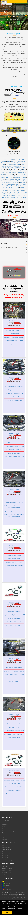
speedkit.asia (7, 889)
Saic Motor (13, 189)
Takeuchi (5, 194)
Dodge (4, 166)
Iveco (6, 174)
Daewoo (23, 163)
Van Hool (5, 195)
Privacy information (7, 868)
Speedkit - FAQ (5, 858)
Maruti (13, 181)
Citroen (3, 163)
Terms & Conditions (7, 870)
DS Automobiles (17, 166)
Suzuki (25, 192)
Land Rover (17, 177)
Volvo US (14, 195)
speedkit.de (7, 881)
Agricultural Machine (7, 837)
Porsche (17, 187)
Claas (8, 163)
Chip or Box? (5, 851)
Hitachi (5, 171)
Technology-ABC (6, 847)
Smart (22, 190)
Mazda (9, 182)
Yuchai (24, 197)
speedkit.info (7, 883)
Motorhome (5, 824)
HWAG (4, 172)
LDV (4, 179)
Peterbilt (5, 187)
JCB (15, 174)
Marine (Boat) (5, 839)
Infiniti (14, 172)
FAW (24, 166)
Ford (11, 168)
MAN (9, 181)
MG (2, 184)
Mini (6, 184)
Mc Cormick (16, 182)
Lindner (18, 179)
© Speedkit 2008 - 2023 (8, 892)
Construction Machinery (8, 831)
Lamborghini (4, 177)
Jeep (18, 174)
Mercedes (23, 182)
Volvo (19, 195)
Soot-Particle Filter (6, 853)
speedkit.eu (7, 887)
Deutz (22, 164)
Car (3, 822)
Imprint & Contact (6, 872)
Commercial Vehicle (7, 835)
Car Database (5, 820)
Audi (19, 159)
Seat (9, 190)
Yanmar (19, 197)
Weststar (13, 197)
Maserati (19, 181)
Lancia (11, 177)
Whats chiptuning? (6, 849)
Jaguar (11, 174)
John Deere (24, 174)
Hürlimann (21, 171)
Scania (5, 190)
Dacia (18, 163)
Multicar (17, 184)
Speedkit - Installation (7, 855)
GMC (9, 169)
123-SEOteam (22, 894)
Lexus (7, 179)
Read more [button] (19, 908)
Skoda (17, 190)
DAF (4, 164)
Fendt (4, 168)
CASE (8, 161)
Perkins (22, 186)
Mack (23, 179)
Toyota (18, 194)
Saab (7, 189)
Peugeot (11, 187)
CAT (12, 161)
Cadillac (4, 161)
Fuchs (23, 168)
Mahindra (4, 181)
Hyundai (9, 172)
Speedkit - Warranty (7, 860)
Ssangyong (4, 192)
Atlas (15, 159)
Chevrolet (17, 161)
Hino (24, 169)
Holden (10, 171)
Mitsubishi (11, 184)
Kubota (24, 176)
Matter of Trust (6, 845)
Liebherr (12, 179)
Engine (4, 833)
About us (4, 866)
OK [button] (7, 912)
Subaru (14, 192)
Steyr (9, 192)
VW (24, 195)
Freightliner (17, 168)
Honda (15, 171)
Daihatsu (8, 164)
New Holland (6, 186)
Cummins (13, 163)
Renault (22, 187)
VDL (10, 195)
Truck (3, 826)
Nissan (13, 186)
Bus (3, 828)
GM (6, 169)
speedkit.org (7, 885)
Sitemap (4, 874)
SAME (18, 189)
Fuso (2, 169)
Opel (17, 186)
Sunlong (20, 192)
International (21, 172)
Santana (23, 189)
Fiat (8, 168)
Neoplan (23, 184)
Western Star (5, 197)
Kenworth (5, 176)
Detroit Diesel (16, 164)
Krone (18, 176)
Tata (10, 194)
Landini (24, 177)
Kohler (14, 176)
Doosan (9, 166)
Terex (14, 194)
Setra (13, 190)
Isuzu (2, 174)
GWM (20, 169)
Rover (3, 189)
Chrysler (23, 161)
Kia (10, 176)
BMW (23, 159)
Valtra (23, 194)
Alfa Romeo (9, 159)
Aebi (4, 159)
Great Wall (15, 169)
